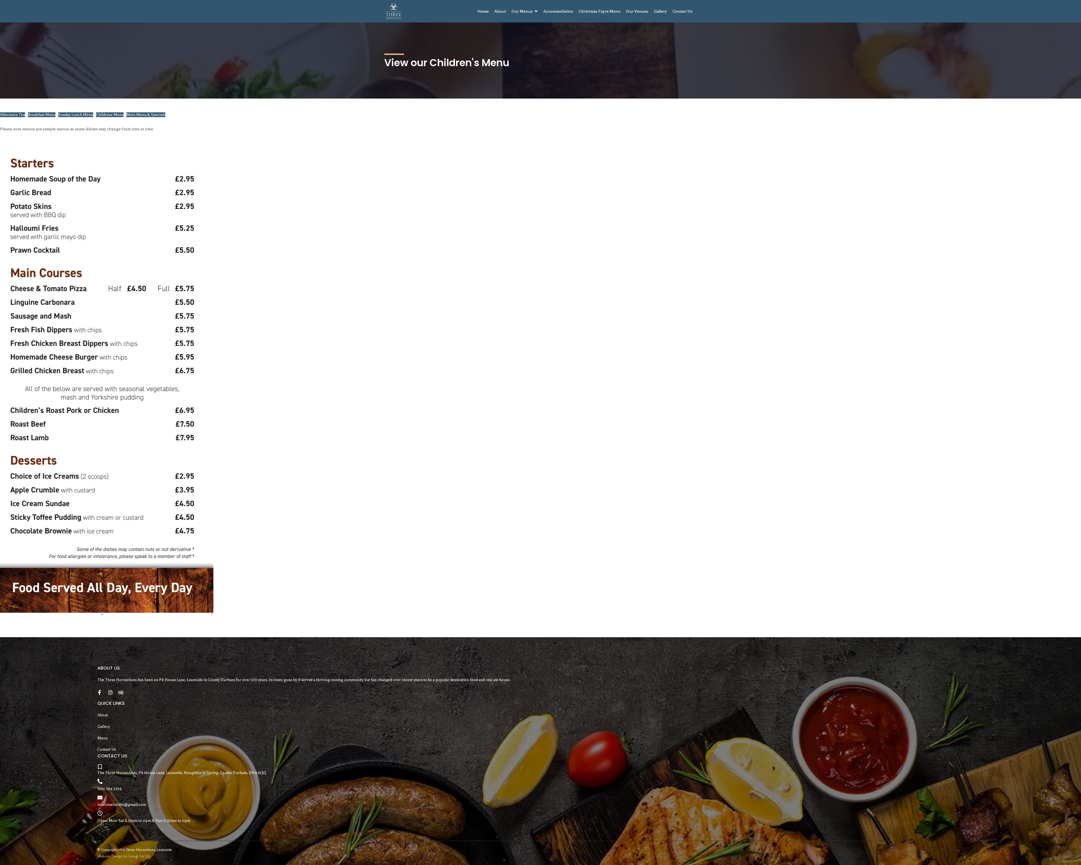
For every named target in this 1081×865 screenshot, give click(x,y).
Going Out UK (139, 856)
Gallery (660, 11)
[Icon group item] (100, 691)
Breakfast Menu (41, 114)
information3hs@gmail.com (121, 804)
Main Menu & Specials (145, 114)
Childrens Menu (110, 114)
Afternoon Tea (12, 114)
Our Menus (522, 11)
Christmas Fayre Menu (599, 11)
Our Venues (637, 11)
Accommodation (558, 11)
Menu (102, 738)
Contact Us (683, 11)
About (500, 11)
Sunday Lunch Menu (75, 114)
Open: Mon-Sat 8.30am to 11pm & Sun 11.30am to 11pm (143, 820)
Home (483, 11)
